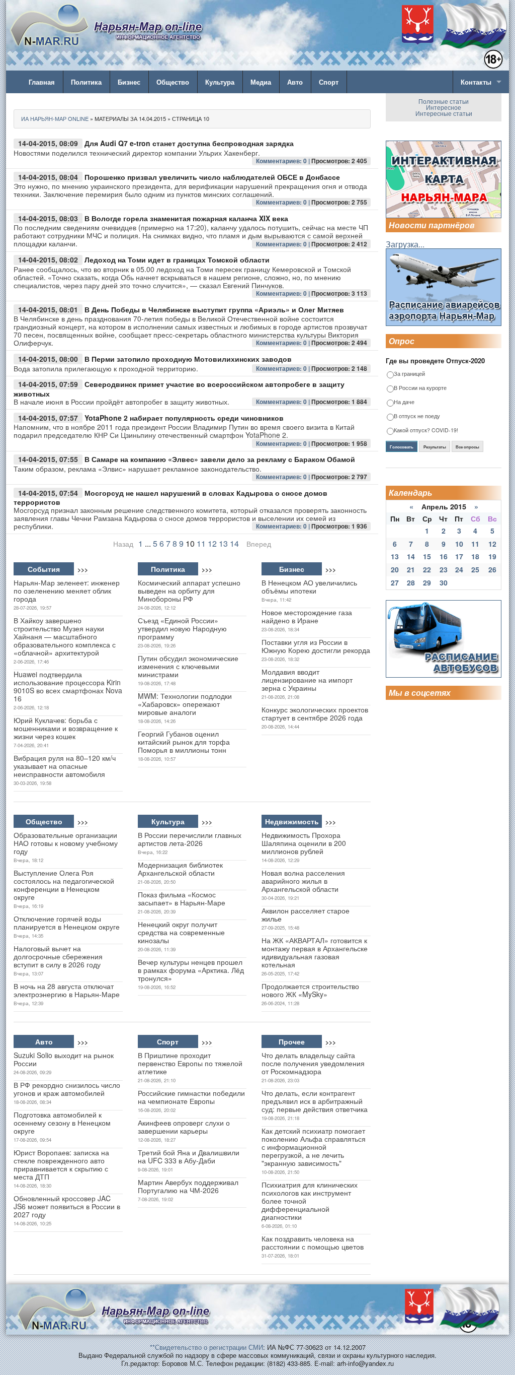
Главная (42, 82)
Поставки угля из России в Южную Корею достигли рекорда (316, 646)
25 (475, 569)
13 (223, 543)
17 (459, 556)
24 (459, 569)
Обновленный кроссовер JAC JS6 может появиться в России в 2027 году (67, 1206)
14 (234, 543)
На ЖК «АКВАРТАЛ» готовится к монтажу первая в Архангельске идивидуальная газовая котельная (315, 952)
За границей (409, 374)
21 (411, 569)
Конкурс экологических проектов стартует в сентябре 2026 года (315, 713)
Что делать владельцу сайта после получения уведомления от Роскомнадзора (313, 1063)
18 (475, 556)
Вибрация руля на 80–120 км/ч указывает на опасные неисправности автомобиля (65, 766)
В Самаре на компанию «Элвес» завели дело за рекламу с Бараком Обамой (219, 459)
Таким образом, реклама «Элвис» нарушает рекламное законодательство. (138, 469)
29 (427, 582)
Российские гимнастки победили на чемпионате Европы (191, 1097)
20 (395, 569)
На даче (404, 402)
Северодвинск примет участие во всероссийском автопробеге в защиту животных (179, 389)
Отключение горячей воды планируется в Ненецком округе (67, 922)
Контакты (476, 82)
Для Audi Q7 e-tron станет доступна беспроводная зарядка (189, 143)
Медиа (260, 82)
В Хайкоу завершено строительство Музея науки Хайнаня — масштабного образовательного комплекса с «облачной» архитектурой (65, 636)
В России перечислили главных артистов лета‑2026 (189, 839)
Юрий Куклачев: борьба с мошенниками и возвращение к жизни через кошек (66, 728)
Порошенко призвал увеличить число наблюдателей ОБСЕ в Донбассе (212, 177)
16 (444, 556)
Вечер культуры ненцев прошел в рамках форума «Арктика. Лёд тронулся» (191, 970)
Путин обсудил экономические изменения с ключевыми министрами (188, 666)
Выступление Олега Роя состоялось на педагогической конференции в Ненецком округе (64, 885)
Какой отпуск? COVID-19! (426, 430)
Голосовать (401, 447)
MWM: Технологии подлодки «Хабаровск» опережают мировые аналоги (185, 704)
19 (492, 556)
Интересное (443, 107)
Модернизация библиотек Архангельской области (180, 869)
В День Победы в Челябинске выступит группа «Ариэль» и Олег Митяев (214, 309)
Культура (219, 82)
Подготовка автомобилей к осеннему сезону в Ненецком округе (62, 1122)
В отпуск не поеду (417, 416)
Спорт (328, 82)
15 (427, 556)
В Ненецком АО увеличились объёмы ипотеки (309, 586)
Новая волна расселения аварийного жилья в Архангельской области (303, 881)
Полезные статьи (443, 101)
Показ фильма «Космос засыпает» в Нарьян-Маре (181, 898)
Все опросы (467, 447)
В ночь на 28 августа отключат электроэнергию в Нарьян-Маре (67, 990)
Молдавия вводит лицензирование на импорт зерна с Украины (307, 680)
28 (411, 582)
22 (427, 569)
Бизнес (129, 82)
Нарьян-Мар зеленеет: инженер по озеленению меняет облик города (67, 590)
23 (444, 569)
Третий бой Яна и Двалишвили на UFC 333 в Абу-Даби (188, 1156)
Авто (295, 82)
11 (201, 543)
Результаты (434, 447)
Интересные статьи (443, 113)
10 (459, 544)
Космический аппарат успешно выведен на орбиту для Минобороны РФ (189, 590)
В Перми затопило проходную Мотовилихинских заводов (188, 359)
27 (395, 582)
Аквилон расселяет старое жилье (306, 914)
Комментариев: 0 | (283, 160)
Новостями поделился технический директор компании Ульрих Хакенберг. (137, 153)
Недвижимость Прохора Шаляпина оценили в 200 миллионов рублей (304, 843)
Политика (86, 82)
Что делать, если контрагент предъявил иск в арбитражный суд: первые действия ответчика (315, 1101)
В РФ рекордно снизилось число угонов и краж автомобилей (67, 1089)
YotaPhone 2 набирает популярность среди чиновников (184, 418)
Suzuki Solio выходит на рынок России (64, 1059)
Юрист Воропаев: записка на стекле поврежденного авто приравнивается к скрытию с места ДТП (61, 1164)
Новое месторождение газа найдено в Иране (307, 616)
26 (492, 569)
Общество (172, 82)
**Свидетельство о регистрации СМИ (206, 1347)
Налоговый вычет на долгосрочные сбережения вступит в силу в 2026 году (58, 956)
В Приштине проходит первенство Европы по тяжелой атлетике (190, 1063)
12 (212, 543)
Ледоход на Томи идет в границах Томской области (177, 259)
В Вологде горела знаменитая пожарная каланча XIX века (186, 218)
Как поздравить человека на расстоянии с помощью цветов (313, 1242)
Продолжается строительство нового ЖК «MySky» (310, 990)
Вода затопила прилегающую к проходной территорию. (106, 368)
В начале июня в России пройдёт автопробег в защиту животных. (121, 402)
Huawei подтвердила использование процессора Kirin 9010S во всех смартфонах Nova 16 (68, 686)
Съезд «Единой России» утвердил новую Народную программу (182, 628)
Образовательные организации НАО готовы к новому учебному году (66, 843)
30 (444, 582)
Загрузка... (405, 244)
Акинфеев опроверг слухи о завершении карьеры (184, 1127)
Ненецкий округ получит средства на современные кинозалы (181, 932)
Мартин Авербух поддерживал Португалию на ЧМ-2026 (188, 1186)
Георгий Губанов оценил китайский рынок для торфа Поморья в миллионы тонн (184, 742)
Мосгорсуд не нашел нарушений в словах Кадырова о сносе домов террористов (170, 497)
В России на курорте (420, 388)
